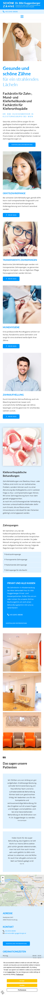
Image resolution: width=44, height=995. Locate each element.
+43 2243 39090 (16, 615)
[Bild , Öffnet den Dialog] (22, 652)
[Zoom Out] (3, 881)
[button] (22, 17)
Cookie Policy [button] (11, 972)
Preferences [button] (19, 974)
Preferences (22, 990)
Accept (22, 981)
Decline (22, 985)
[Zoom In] (3, 877)
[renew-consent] (2, 992)
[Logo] (22, 4)
